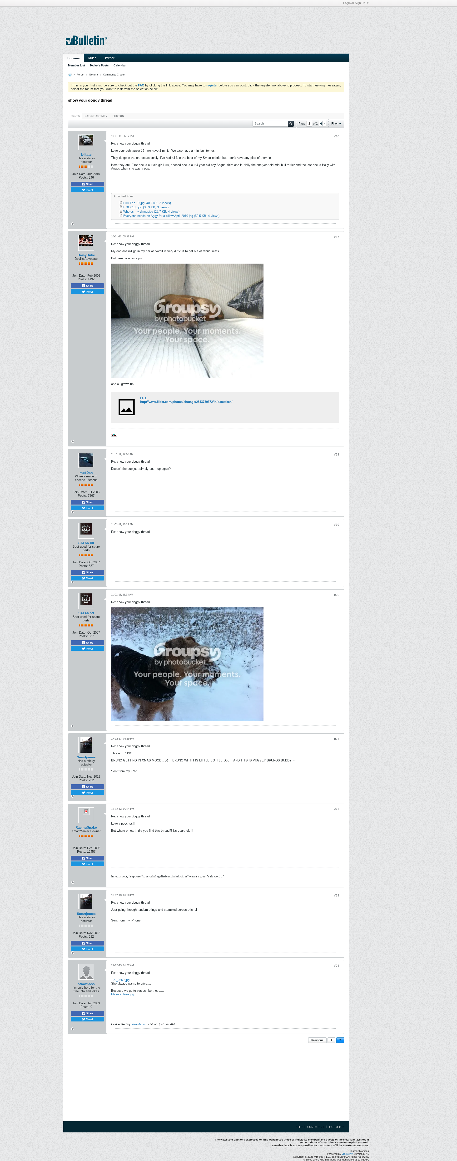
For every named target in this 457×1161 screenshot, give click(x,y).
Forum (80, 74)
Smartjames (86, 757)
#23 (336, 895)
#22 (336, 809)
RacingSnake (86, 827)
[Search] (291, 124)
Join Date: (79, 174)
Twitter (109, 58)
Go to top (336, 1127)
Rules (92, 58)
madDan (86, 473)
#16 (336, 136)
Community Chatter (114, 74)
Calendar (120, 65)
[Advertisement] (206, 17)
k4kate (86, 154)
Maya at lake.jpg (122, 994)
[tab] (75, 116)
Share (89, 184)
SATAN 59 (86, 543)
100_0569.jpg (120, 980)
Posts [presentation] (75, 116)
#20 (336, 595)
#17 (336, 237)
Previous (317, 1040)
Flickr (144, 398)
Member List (76, 65)
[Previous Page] (321, 123)
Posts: (83, 177)
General (93, 74)
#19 (336, 524)
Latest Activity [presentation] (96, 116)
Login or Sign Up (354, 3)
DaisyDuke (86, 255)
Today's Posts (99, 65)
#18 (336, 454)
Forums (73, 58)
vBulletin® (347, 1153)
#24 (336, 965)
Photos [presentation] (118, 116)
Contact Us (315, 1127)
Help (299, 1127)
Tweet (89, 190)
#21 (336, 739)
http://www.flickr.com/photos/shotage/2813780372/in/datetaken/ (186, 402)
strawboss (86, 984)
